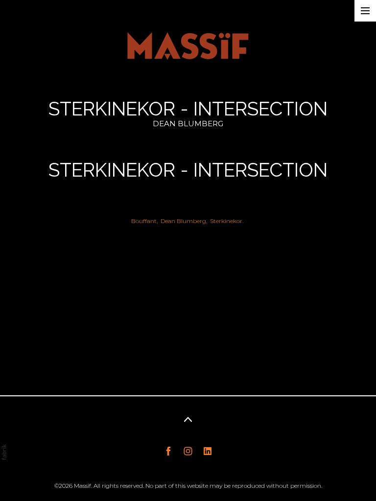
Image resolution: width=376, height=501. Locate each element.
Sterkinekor (226, 221)
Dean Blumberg (183, 221)
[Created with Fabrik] (4, 452)
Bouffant (144, 221)
